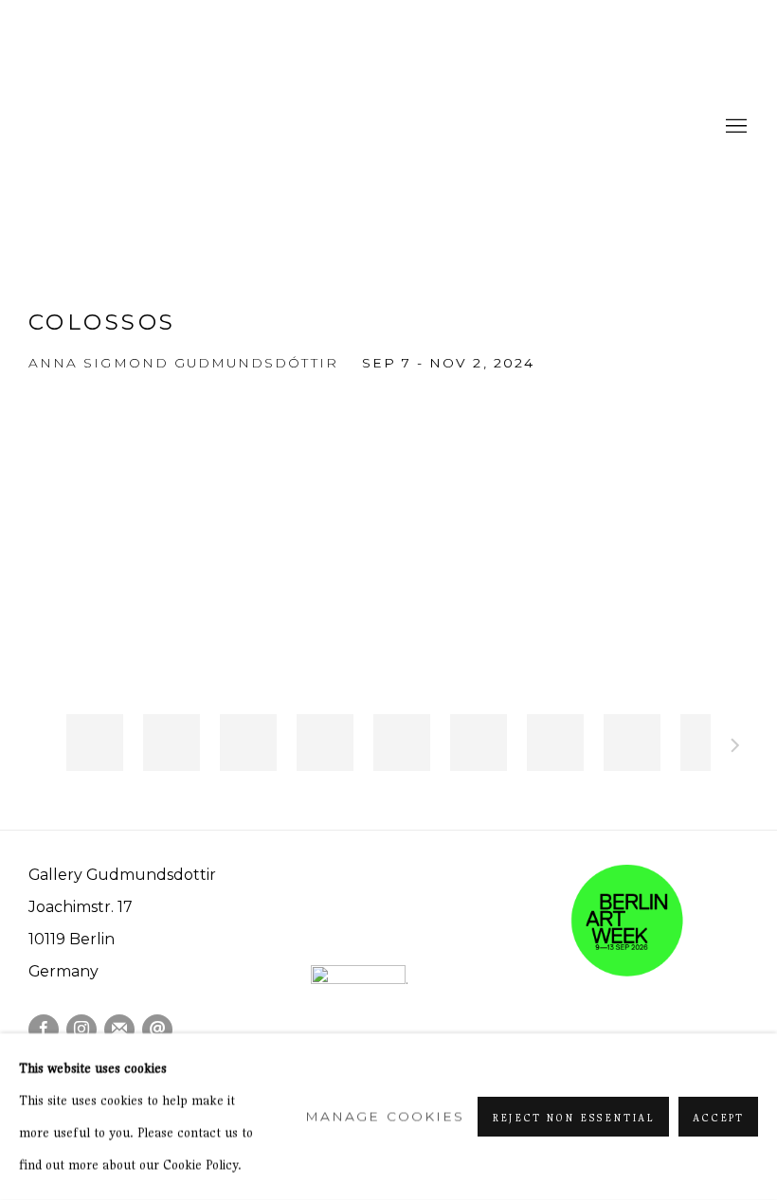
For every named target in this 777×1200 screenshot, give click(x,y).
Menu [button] (734, 127)
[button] (94, 742)
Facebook (43, 1029)
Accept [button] (718, 1117)
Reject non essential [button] (573, 1117)
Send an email (157, 1029)
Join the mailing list (119, 1029)
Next (735, 748)
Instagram (81, 1029)
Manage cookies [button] (384, 1116)
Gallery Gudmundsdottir (170, 127)
